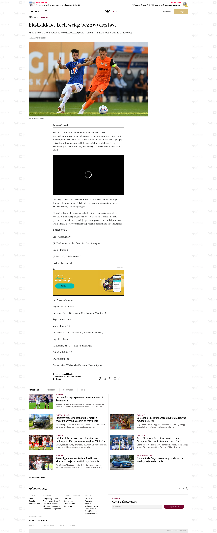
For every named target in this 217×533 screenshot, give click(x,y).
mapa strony (33, 525)
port (115, 11)
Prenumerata (69, 504)
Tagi (83, 390)
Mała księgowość (91, 506)
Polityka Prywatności (51, 499)
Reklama (67, 499)
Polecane (51, 390)
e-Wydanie (167, 12)
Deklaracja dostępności (52, 509)
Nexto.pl (88, 504)
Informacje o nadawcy (51, 506)
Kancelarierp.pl (90, 509)
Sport (35, 17)
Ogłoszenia (68, 501)
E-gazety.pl (89, 501)
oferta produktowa (67, 525)
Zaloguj (181, 12)
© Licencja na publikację (63, 374)
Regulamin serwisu (50, 504)
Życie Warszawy (91, 514)
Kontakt (32, 501)
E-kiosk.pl (88, 499)
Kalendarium (49, 525)
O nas (31, 499)
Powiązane (34, 390)
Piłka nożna (43, 17)
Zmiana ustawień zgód (52, 501)
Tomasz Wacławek (60, 125)
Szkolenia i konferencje (38, 520)
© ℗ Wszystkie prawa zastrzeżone (67, 377)
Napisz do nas (34, 504)
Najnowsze (68, 390)
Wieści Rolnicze (91, 511)
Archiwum (68, 506)
